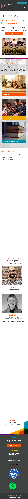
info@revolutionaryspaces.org (14, 460)
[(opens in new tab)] (14, 465)
